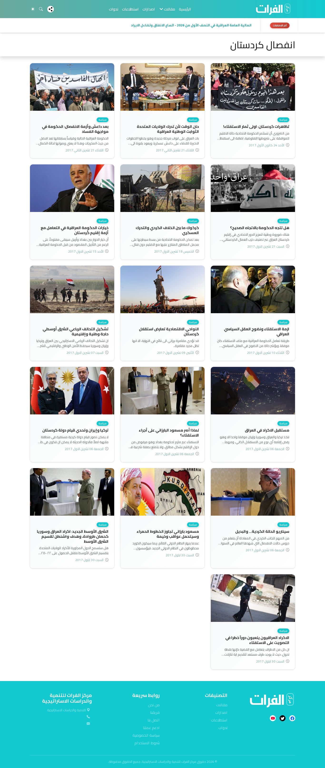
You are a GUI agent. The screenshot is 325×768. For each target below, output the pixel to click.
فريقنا (155, 712)
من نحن (154, 704)
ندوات (113, 9)
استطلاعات (130, 9)
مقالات (221, 704)
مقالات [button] (169, 9)
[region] (162, 25)
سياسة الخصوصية (146, 735)
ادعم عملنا (151, 727)
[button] (144, 25)
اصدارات (149, 9)
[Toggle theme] (33, 9)
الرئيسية (185, 9)
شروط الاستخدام (147, 742)
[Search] (41, 9)
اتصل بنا (154, 720)
